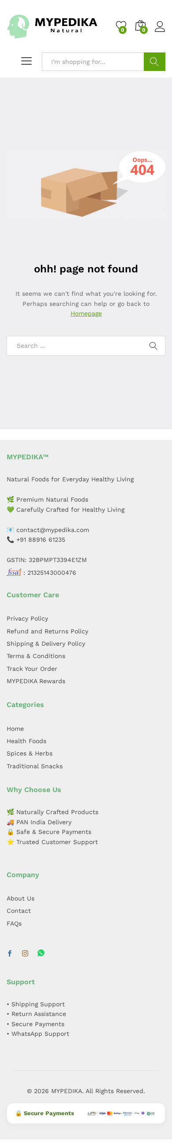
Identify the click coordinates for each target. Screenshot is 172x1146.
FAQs (14, 923)
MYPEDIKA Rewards (36, 681)
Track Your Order (32, 668)
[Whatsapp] (41, 953)
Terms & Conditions (36, 655)
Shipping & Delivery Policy (46, 643)
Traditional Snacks (35, 766)
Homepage (86, 313)
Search (154, 61)
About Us (20, 898)
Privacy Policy (27, 618)
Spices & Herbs (29, 753)
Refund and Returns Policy (47, 631)
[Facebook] (9, 954)
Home (15, 728)
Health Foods (26, 740)
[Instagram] (25, 954)
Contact (19, 910)
